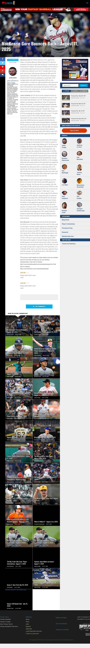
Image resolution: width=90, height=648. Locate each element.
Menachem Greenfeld (80, 186)
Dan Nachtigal (65, 172)
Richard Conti (64, 211)
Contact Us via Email (62, 629)
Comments (84, 91)
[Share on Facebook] (2, 59)
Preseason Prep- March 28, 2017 (78, 103)
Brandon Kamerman (65, 159)
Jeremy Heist (79, 173)
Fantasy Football (5, 622)
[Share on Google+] (2, 71)
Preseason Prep (67, 228)
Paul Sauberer (65, 197)
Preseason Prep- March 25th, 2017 (78, 118)
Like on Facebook (61, 623)
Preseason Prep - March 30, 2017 (78, 96)
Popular (67, 91)
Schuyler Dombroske (80, 210)
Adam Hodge (13, 77)
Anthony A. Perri (79, 146)
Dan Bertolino (80, 158)
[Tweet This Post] (2, 63)
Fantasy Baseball (5, 619)
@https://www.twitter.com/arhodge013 (15, 80)
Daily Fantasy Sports (6, 624)
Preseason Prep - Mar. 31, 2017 (78, 111)
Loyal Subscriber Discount (34, 631)
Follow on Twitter (61, 617)
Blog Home (65, 220)
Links (27, 624)
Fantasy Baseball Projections (9, 626)
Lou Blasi (65, 185)
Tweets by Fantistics (69, 244)
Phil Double (79, 197)
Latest (75, 91)
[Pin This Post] (2, 67)
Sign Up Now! (74, 130)
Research (65, 232)
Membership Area (68, 236)
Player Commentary (13, 59)
